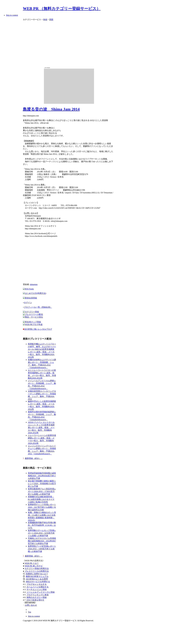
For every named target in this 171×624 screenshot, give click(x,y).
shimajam (33, 284)
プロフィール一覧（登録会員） (38, 307)
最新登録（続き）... (33, 458)
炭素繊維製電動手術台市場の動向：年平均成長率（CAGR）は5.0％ (42, 525)
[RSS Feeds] (28, 289)
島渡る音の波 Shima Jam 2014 (51, 109)
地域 (45, 19)
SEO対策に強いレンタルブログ (38, 329)
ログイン (28, 302)
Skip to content (12, 15)
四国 (51, 19)
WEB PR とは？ (32, 563)
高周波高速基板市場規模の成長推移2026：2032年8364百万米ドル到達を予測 (42, 475)
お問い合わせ (31, 605)
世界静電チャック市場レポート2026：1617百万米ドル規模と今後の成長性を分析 (42, 507)
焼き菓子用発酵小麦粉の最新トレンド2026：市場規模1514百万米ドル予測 (42, 483)
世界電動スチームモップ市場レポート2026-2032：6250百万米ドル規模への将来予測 (42, 533)
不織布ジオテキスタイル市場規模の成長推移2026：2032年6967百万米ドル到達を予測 (42, 541)
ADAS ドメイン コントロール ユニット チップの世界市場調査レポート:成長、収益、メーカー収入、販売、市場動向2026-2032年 (41, 427)
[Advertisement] (69, 42)
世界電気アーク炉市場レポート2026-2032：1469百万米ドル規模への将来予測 (42, 548)
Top (29, 612)
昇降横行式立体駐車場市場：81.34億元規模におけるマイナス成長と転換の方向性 (41, 499)
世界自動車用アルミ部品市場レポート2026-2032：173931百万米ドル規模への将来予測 (42, 491)
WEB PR (34, 566)
